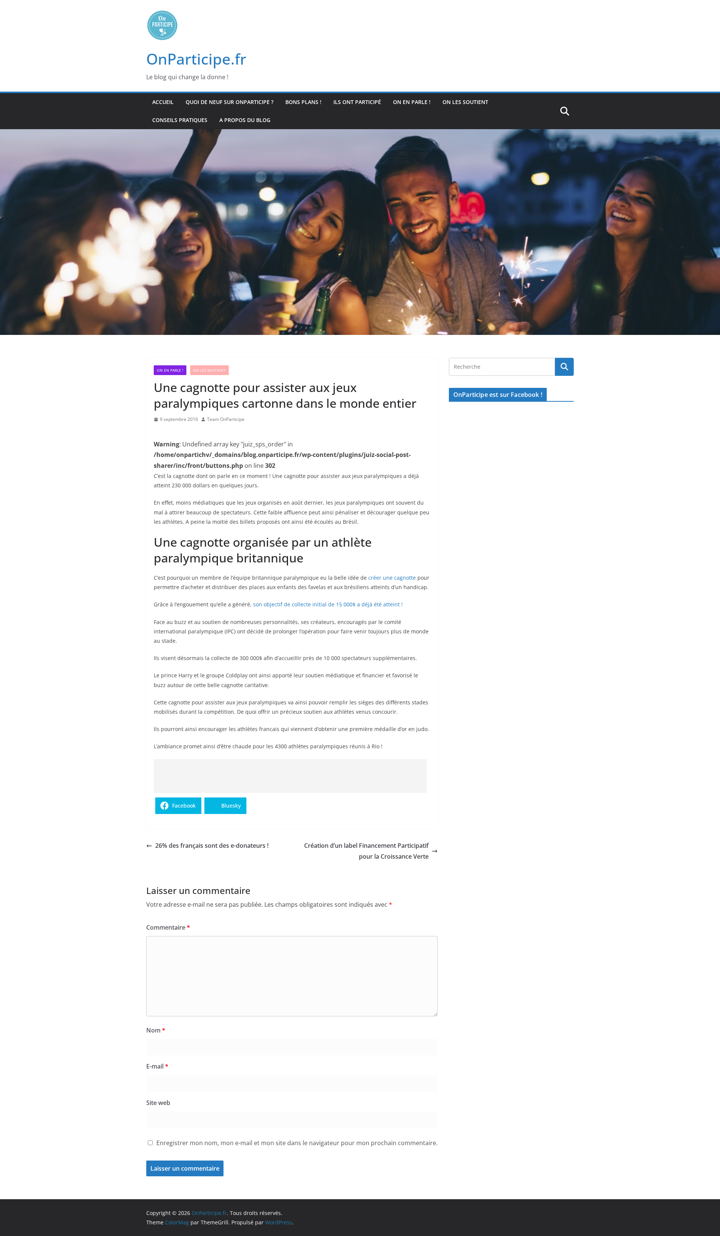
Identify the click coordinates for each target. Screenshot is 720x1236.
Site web (158, 1103)
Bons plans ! (303, 102)
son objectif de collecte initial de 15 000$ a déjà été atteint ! (328, 604)
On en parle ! (411, 102)
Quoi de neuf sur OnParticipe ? (229, 102)
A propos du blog (244, 120)
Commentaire (168, 927)
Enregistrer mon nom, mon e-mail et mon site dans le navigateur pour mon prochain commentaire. (297, 1143)
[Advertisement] (290, 776)
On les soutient (465, 102)
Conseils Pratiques (179, 120)
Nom (155, 1030)
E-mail (157, 1066)
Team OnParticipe (225, 419)
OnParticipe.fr (196, 58)
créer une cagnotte (392, 577)
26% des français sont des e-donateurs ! (211, 845)
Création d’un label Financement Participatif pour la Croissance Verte (366, 851)
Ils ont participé (357, 102)
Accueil (163, 102)
